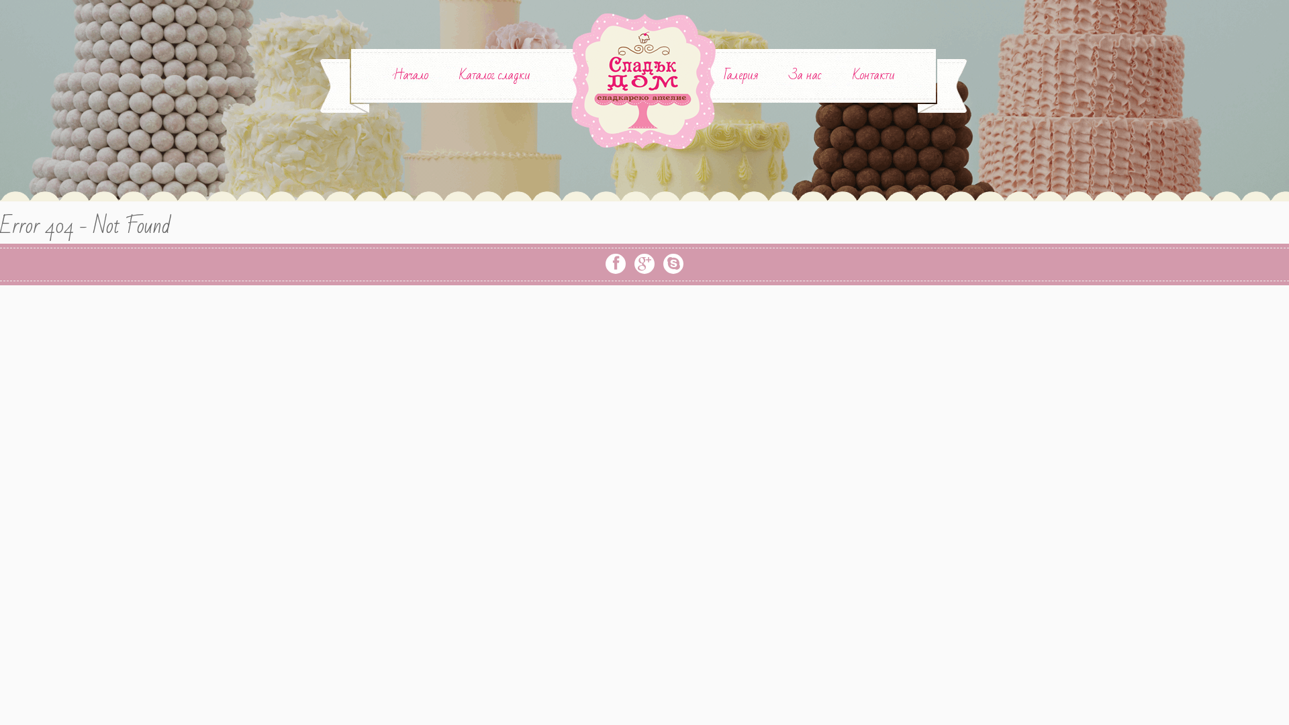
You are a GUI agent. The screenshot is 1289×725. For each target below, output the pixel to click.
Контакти (874, 75)
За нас (805, 75)
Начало (410, 75)
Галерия (741, 75)
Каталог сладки (494, 75)
